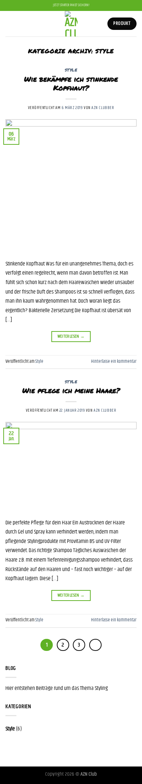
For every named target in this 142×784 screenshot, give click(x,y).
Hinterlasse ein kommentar (114, 361)
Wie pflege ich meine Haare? (71, 390)
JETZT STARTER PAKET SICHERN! (71, 5)
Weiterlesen (71, 336)
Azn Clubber (102, 108)
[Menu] (9, 23)
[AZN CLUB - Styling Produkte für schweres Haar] (71, 23)
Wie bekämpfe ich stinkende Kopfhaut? (71, 83)
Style (71, 70)
